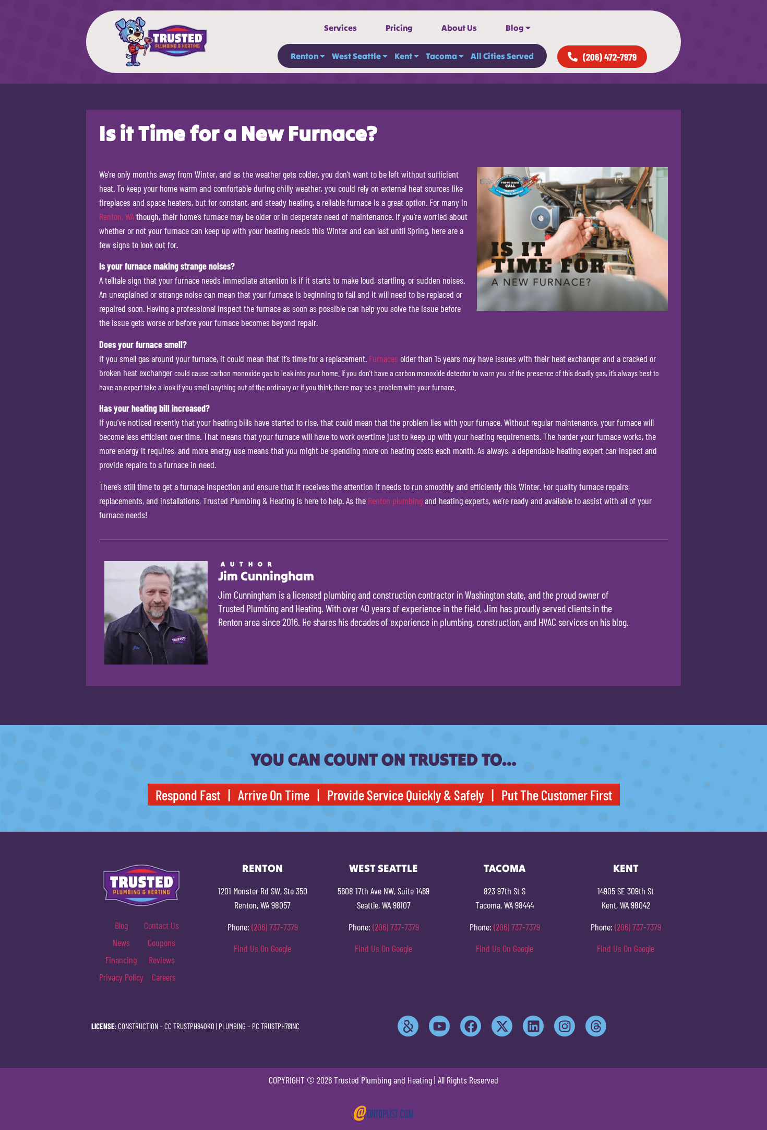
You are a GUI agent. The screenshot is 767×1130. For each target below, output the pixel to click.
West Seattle (356, 56)
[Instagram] (564, 1026)
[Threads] (595, 1026)
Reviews (162, 959)
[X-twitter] (502, 1026)
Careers (164, 977)
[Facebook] (470, 1026)
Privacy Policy (121, 977)
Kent (403, 56)
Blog (515, 27)
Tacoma (441, 56)
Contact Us (161, 925)
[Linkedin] (533, 1026)
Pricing (399, 27)
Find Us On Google (262, 948)
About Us (459, 27)
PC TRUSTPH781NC (275, 1026)
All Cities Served (502, 56)
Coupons (161, 942)
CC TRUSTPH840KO (189, 1026)
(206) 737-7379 (274, 927)
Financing (121, 959)
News (121, 942)
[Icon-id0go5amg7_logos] (408, 1026)
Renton (304, 56)
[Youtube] (439, 1026)
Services (340, 27)
